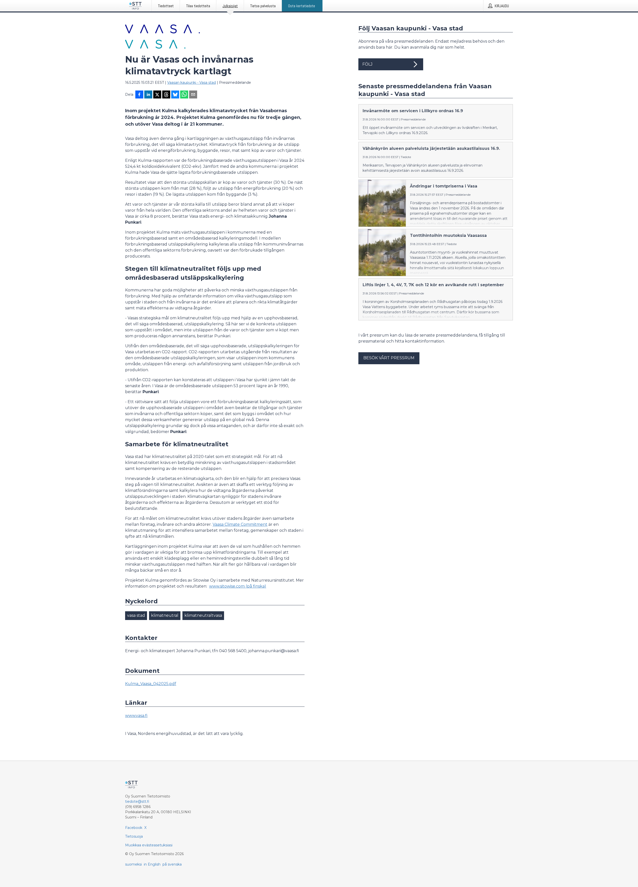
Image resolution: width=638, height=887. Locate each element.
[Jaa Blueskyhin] (175, 94)
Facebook (133, 827)
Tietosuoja (134, 836)
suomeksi (133, 864)
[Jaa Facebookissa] (139, 94)
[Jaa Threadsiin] (166, 94)
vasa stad (136, 615)
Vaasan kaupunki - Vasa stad (191, 82)
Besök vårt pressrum (388, 357)
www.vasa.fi (136, 715)
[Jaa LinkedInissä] (148, 94)
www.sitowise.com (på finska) (237, 586)
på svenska (172, 864)
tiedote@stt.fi (137, 801)
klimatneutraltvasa (203, 615)
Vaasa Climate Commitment (240, 524)
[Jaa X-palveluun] (157, 94)
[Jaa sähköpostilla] (193, 94)
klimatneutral (164, 615)
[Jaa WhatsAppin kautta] (184, 94)
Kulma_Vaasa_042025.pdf (150, 683)
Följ (367, 64)
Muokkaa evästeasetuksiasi (148, 845)
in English (152, 864)
